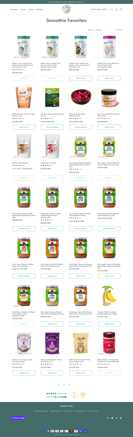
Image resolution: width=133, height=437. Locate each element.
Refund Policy (68, 411)
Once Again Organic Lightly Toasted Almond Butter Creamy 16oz (23, 215)
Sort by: (90, 30)
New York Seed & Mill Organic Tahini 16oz (109, 115)
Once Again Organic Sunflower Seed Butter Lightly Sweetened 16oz (109, 266)
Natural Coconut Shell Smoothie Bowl (77, 115)
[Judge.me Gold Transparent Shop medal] (74, 395)
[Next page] (75, 384)
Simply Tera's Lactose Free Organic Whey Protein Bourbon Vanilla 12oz (50, 65)
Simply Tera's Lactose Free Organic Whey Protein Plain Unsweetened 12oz (22, 65)
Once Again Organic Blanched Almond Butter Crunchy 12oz (109, 164)
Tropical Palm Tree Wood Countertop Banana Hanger (107, 313)
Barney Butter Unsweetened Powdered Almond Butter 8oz (108, 360)
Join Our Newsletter (41, 411)
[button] (14, 9)
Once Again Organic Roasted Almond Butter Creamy (79, 214)
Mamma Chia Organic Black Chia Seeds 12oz (22, 360)
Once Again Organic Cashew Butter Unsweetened (22, 265)
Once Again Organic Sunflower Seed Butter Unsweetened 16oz (80, 265)
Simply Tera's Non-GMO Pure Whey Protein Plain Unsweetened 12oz (108, 65)
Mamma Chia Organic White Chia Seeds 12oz (51, 360)
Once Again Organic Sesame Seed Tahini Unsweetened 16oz (52, 313)
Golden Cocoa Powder (20, 163)
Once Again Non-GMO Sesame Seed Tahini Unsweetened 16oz (80, 313)
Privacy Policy (80, 411)
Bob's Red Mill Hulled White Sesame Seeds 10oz (79, 360)
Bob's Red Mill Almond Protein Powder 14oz (23, 115)
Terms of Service (93, 411)
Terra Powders (63, 435)
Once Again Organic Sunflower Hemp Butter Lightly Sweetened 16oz (23, 314)
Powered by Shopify (73, 435)
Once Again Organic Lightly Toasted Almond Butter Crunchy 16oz (51, 215)
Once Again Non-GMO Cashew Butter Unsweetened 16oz (52, 265)
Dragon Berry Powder (49, 163)
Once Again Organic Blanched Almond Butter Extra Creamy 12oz (80, 164)
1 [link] (58, 384)
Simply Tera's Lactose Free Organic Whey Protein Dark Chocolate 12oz (79, 65)
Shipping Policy (55, 411)
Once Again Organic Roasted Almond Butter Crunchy (108, 214)
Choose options (52, 127)
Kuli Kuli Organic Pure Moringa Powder (52, 115)
